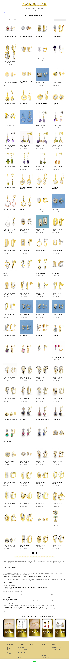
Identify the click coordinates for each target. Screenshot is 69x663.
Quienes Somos (22, 645)
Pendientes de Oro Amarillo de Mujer (9, 632)
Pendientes (16, 12)
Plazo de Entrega (22, 652)
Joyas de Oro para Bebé (34, 650)
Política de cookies (56, 649)
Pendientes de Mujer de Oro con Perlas (60, 632)
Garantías (21, 654)
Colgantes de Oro (44, 645)
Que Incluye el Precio (23, 649)
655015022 (17, 0)
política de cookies (63, 659)
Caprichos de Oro (6, 12)
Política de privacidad (57, 647)
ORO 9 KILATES (40, 8)
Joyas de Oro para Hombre (34, 647)
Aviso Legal (55, 645)
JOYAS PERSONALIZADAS (30, 8)
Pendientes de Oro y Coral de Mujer (47, 632)
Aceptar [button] (35, 661)
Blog (20, 657)
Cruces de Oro (43, 650)
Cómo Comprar (21, 647)
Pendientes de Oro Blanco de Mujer (21, 632)
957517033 (9, 0)
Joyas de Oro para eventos (45, 652)
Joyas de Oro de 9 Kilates (45, 657)
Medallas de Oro (44, 647)
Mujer (12, 12)
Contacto (20, 655)
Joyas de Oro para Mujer (34, 645)
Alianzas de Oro (32, 652)
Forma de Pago (21, 650)
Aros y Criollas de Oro (34, 632)
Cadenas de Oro (32, 656)
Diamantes (32, 654)
